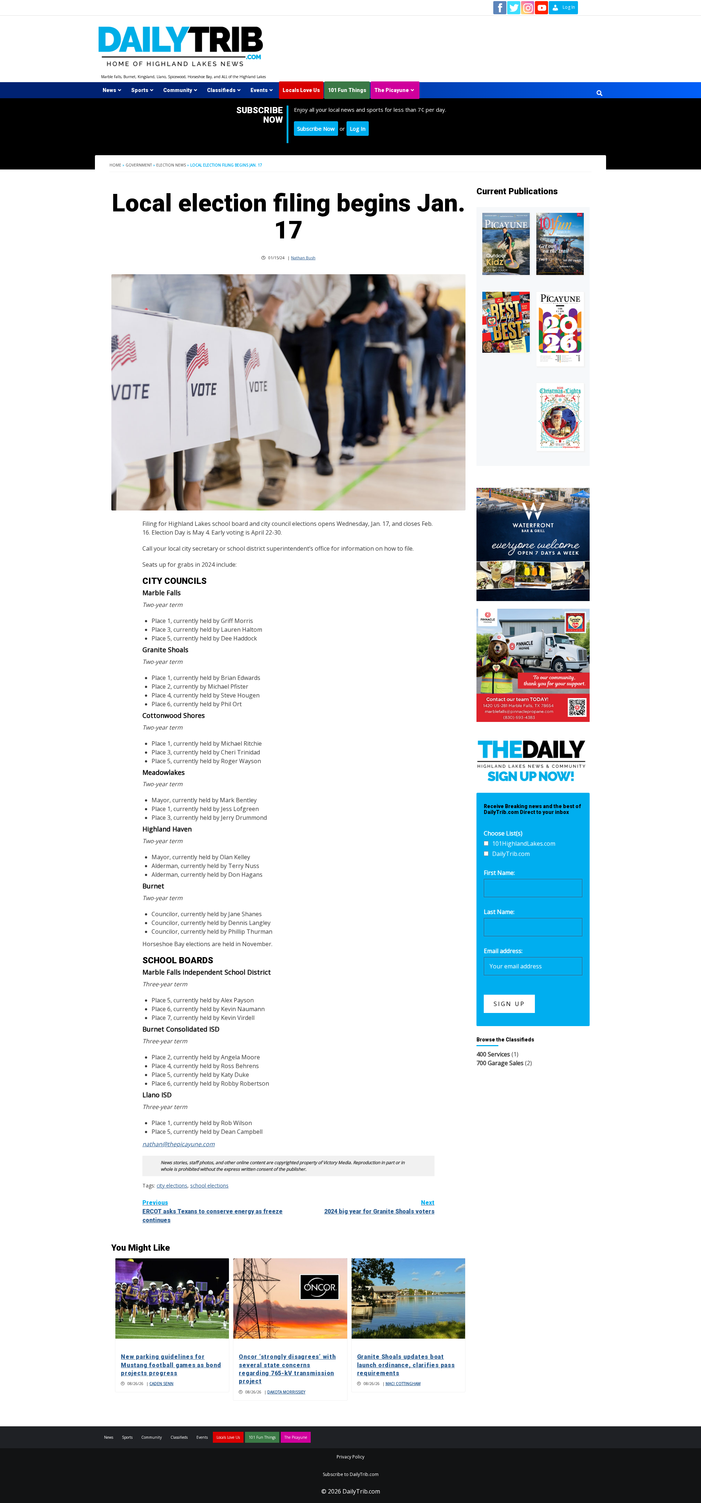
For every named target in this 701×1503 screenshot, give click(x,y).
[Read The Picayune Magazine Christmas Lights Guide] (560, 417)
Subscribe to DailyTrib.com (351, 1474)
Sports (139, 90)
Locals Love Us (301, 90)
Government (139, 165)
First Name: (499, 873)
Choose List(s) (503, 833)
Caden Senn (161, 1383)
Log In (357, 128)
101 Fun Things (347, 90)
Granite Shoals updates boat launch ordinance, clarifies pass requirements (406, 1365)
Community (177, 90)
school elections (209, 1185)
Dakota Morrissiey (286, 1392)
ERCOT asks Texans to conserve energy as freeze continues (212, 1211)
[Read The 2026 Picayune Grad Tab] (560, 329)
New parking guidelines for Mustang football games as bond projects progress (171, 1365)
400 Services (493, 1054)
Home (115, 165)
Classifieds (221, 90)
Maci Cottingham (403, 1383)
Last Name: (499, 912)
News (109, 90)
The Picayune (391, 90)
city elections (172, 1185)
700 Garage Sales (500, 1063)
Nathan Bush (303, 257)
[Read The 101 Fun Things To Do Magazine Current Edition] (560, 244)
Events (259, 90)
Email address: (503, 951)
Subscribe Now (316, 128)
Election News (171, 165)
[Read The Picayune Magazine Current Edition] (506, 244)
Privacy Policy (350, 1457)
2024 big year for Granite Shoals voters (379, 1207)
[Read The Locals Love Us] (506, 322)
